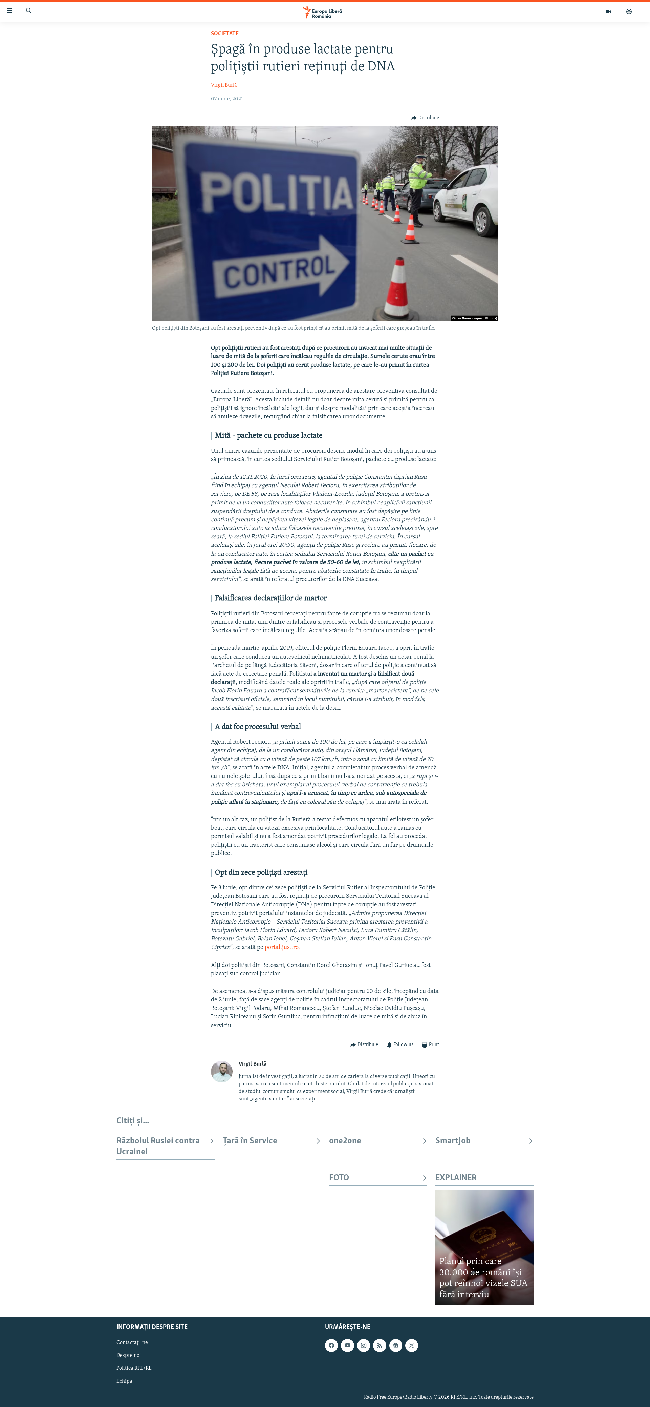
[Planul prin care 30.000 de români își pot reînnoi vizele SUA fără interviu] (484, 1247)
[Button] (425, 117)
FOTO (339, 1178)
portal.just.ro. (282, 948)
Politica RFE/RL (134, 1368)
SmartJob (453, 1141)
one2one (345, 1141)
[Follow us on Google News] (395, 1345)
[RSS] (379, 1345)
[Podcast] (629, 11)
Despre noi (128, 1356)
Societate (225, 34)
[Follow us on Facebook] (331, 1345)
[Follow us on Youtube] (347, 1345)
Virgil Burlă (224, 85)
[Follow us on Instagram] (363, 1345)
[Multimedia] (608, 11)
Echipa (124, 1381)
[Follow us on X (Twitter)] (411, 1345)
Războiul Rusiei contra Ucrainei (158, 1147)
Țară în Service (250, 1141)
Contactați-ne (132, 1343)
